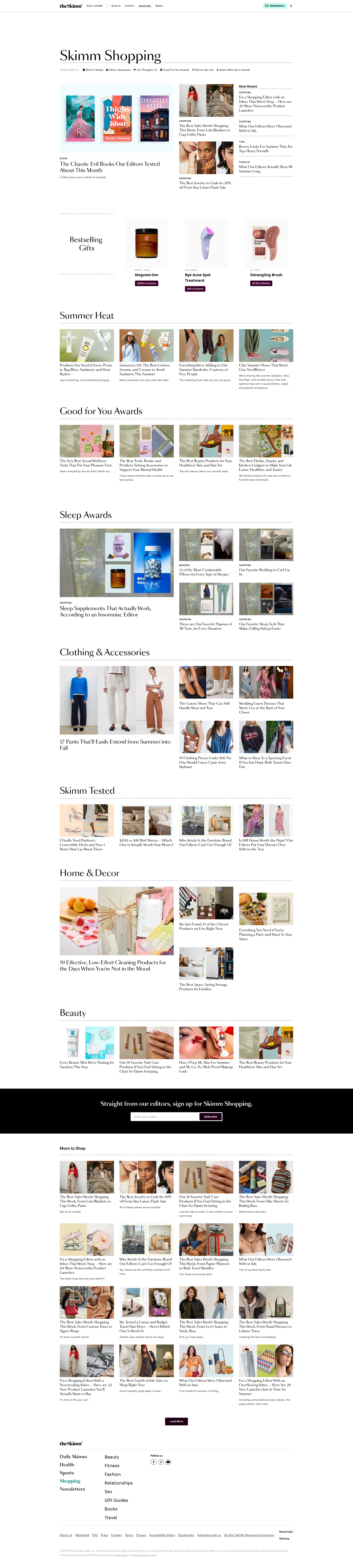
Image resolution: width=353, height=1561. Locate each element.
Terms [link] (129, 1535)
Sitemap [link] (284, 1538)
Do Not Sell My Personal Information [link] (249, 1535)
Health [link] (116, 6)
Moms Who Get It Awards (234, 69)
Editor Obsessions (120, 69)
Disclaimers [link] (186, 1535)
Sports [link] (129, 6)
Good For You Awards (176, 69)
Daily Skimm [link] (94, 6)
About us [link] (66, 1535)
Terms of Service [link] (142, 1555)
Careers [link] (116, 1535)
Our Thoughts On (147, 69)
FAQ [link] (95, 1535)
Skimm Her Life (204, 69)
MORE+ (160, 6)
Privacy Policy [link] (122, 1555)
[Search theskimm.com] (291, 6)
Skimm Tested (94, 69)
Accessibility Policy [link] (162, 1535)
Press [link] (104, 1535)
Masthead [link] (82, 1535)
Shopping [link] (145, 6)
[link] (71, 6)
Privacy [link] (141, 1535)
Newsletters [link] (72, 1489)
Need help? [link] (286, 1531)
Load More (176, 1421)
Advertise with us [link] (209, 1535)
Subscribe (210, 1116)
